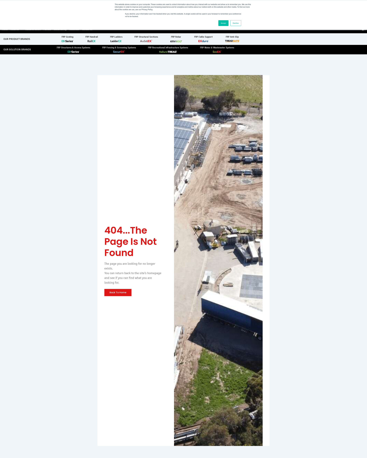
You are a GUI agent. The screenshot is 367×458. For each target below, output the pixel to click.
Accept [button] (223, 23)
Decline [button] (236, 23)
